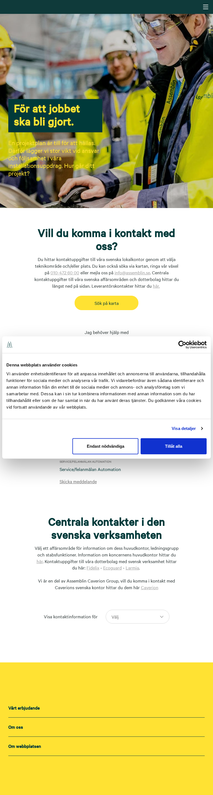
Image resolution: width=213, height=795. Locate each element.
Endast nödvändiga (105, 446)
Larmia (132, 567)
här (40, 561)
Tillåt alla (173, 446)
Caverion (149, 587)
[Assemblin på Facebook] (117, 770)
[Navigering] (205, 7)
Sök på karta (107, 303)
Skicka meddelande (78, 481)
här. (156, 286)
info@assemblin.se (132, 272)
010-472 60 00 (64, 272)
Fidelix (93, 567)
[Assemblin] (107, 7)
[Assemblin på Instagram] (106, 770)
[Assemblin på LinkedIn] (95, 770)
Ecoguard (112, 567)
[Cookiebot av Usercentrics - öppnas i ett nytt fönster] (182, 345)
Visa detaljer (184, 428)
